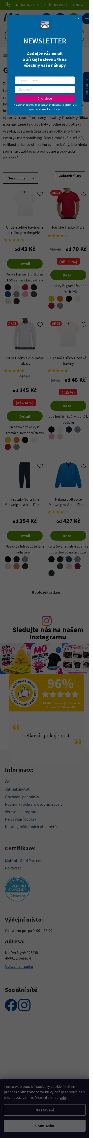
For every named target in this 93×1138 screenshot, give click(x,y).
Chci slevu (44, 98)
